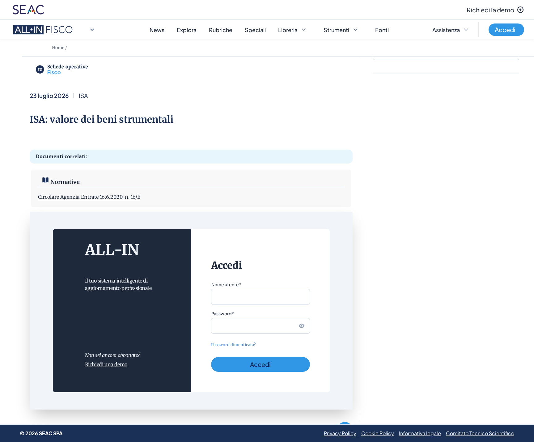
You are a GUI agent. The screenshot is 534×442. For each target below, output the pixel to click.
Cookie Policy (377, 433)
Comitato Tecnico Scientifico (480, 433)
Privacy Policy (340, 433)
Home (58, 47)
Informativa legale (420, 433)
